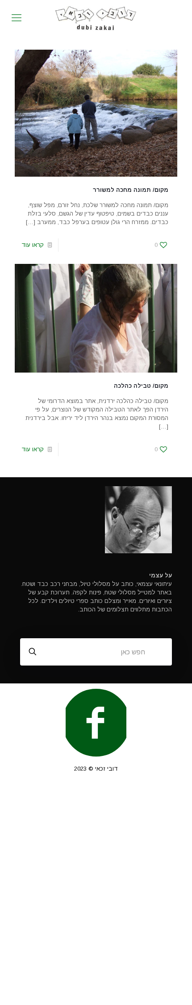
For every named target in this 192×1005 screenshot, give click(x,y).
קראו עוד (32, 245)
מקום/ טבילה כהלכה (141, 385)
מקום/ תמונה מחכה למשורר (130, 190)
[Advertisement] (96, 893)
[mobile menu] (16, 17)
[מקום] (96, 17)
